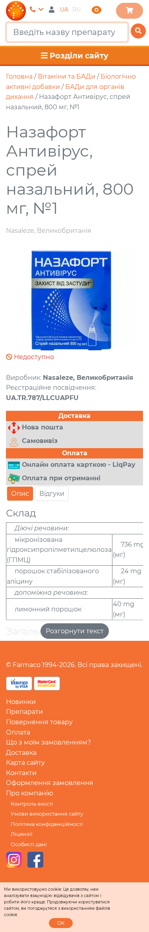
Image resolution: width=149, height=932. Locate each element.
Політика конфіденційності (47, 824)
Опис (20, 493)
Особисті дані (29, 844)
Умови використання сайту (47, 814)
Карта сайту (25, 762)
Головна (19, 76)
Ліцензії (21, 834)
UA (64, 9)
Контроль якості (32, 804)
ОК (60, 923)
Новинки (21, 702)
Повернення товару (39, 722)
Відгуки (51, 493)
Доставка (21, 752)
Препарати (24, 711)
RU (76, 9)
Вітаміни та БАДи (66, 76)
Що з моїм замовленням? (48, 742)
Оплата (18, 732)
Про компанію (29, 793)
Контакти (21, 773)
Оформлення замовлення (49, 783)
